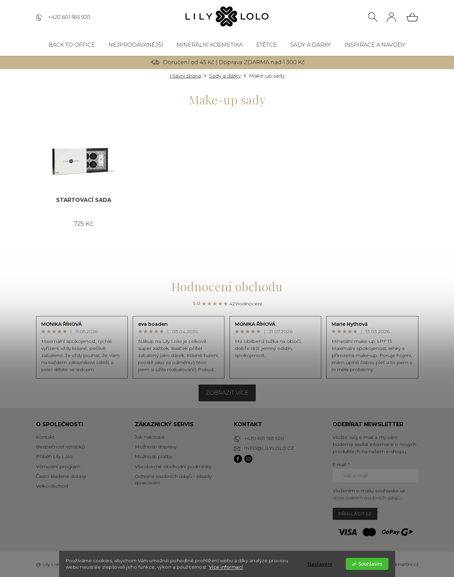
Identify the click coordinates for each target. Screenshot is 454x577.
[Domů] (185, 76)
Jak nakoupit (150, 437)
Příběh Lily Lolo (54, 456)
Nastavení (319, 564)
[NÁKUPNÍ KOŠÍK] (412, 17)
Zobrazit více (227, 393)
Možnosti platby (153, 456)
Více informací (226, 567)
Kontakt (45, 437)
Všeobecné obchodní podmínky (173, 466)
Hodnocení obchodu (227, 286)
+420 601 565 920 (264, 438)
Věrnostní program (58, 466)
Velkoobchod (52, 486)
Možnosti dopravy (155, 447)
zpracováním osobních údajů (366, 498)
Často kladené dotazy (61, 476)
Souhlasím (370, 564)
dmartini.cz (405, 564)
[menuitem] (72, 45)
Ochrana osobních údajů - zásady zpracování (173, 479)
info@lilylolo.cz (269, 448)
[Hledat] (373, 17)
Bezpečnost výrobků (60, 447)
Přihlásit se (355, 514)
